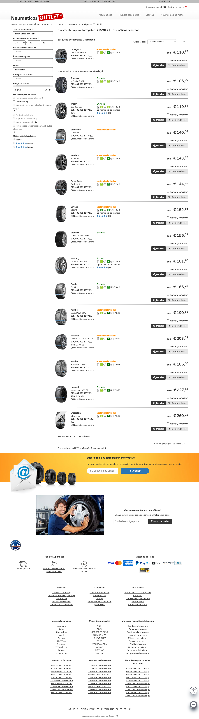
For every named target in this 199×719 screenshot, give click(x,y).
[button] (193, 690)
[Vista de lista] (179, 41)
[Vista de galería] (184, 41)
